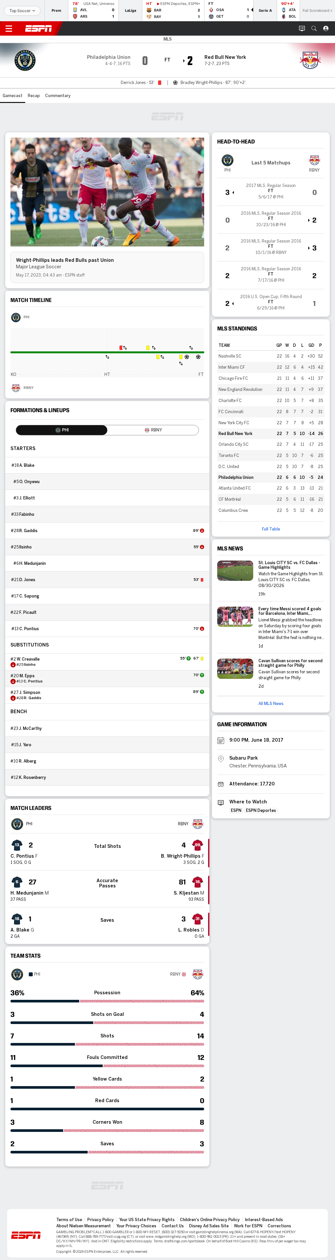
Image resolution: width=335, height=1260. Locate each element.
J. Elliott (27, 498)
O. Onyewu (29, 481)
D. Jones (27, 580)
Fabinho (26, 514)
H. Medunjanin (32, 563)
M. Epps (27, 676)
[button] (314, 28)
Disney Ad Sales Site (209, 1226)
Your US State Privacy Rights (147, 1220)
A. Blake (26, 465)
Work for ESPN (248, 1226)
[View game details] (271, 192)
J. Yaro (25, 745)
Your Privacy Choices (136, 1226)
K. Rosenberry (32, 777)
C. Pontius (29, 629)
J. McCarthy (30, 728)
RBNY (29, 388)
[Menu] (9, 28)
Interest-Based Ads (264, 1220)
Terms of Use (69, 1220)
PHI (26, 317)
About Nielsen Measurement (83, 1226)
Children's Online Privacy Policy (210, 1220)
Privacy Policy (100, 1220)
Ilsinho (25, 547)
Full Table (271, 529)
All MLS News (271, 703)
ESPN (38, 28)
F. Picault (28, 612)
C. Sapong (29, 596)
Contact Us (173, 1226)
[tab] (61, 430)
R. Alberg (27, 761)
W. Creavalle (28, 659)
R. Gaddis (28, 531)
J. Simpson (29, 692)
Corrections (279, 1226)
